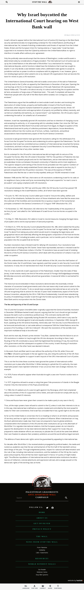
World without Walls (42, 564)
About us (42, 518)
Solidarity (42, 550)
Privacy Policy (42, 529)
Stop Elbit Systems (42, 575)
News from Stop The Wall (42, 542)
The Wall (42, 536)
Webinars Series (42, 572)
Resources (42, 558)
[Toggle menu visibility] (78, 2)
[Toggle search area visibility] (6, 2)
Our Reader (42, 569)
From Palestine (42, 547)
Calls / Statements (42, 553)
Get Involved (42, 523)
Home (42, 512)
